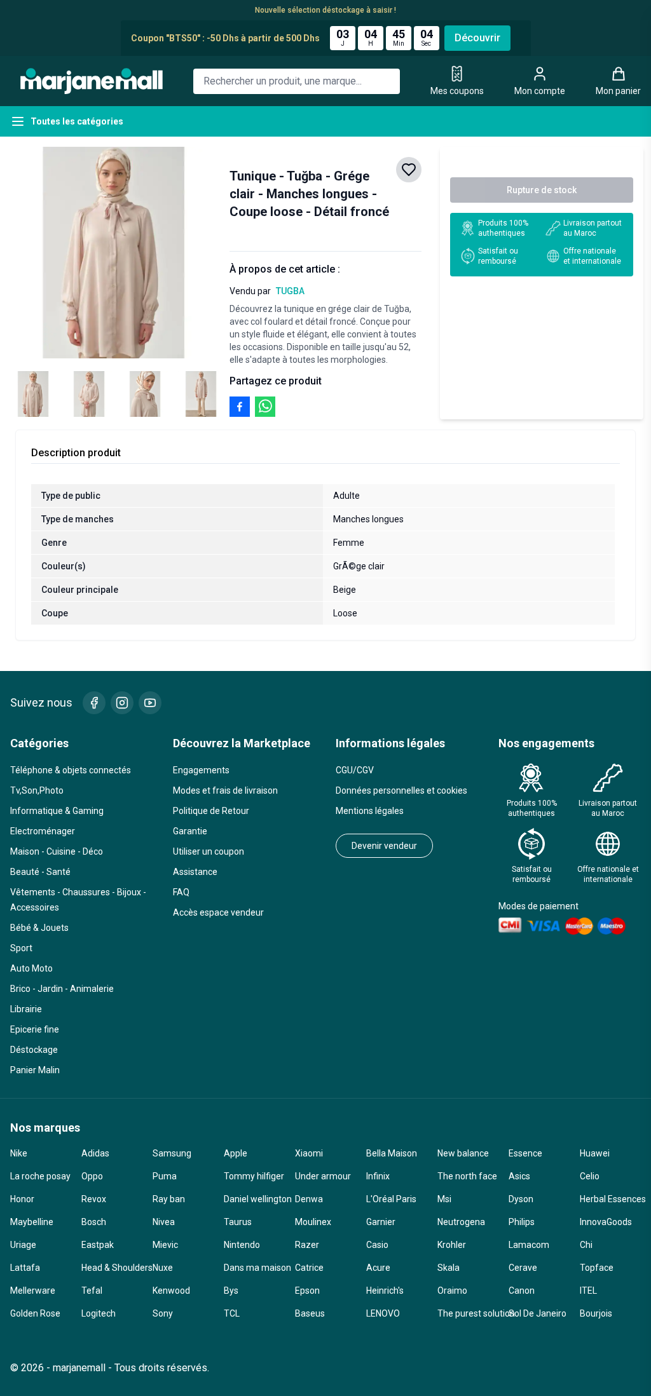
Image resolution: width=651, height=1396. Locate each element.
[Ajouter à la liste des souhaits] (408, 169)
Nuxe (163, 1268)
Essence (525, 1153)
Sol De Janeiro (537, 1313)
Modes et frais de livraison (225, 790)
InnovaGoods (606, 1222)
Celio (590, 1176)
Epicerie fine (34, 1029)
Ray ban (169, 1199)
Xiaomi (309, 1153)
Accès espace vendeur (218, 912)
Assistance (195, 872)
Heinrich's (385, 1290)
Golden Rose (35, 1313)
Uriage (23, 1245)
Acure (378, 1268)
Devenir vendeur (384, 846)
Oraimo (452, 1290)
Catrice (309, 1268)
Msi (444, 1199)
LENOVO (383, 1313)
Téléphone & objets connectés (70, 770)
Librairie (26, 1009)
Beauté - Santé (40, 872)
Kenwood (171, 1290)
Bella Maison (391, 1153)
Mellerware (32, 1290)
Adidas (95, 1153)
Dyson (521, 1199)
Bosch (93, 1222)
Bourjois (596, 1313)
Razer (307, 1245)
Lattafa (25, 1268)
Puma (165, 1176)
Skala (448, 1268)
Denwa (309, 1199)
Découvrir (477, 38)
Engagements (201, 770)
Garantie (190, 831)
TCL (232, 1313)
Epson (307, 1290)
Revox (93, 1199)
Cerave (523, 1268)
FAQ (181, 892)
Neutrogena (461, 1222)
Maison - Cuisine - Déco (56, 851)
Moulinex (313, 1222)
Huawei (595, 1153)
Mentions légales (370, 811)
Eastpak (97, 1245)
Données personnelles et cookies (401, 790)
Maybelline (31, 1222)
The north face (467, 1176)
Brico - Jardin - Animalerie (62, 989)
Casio (377, 1245)
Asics (519, 1176)
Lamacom (529, 1245)
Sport (21, 948)
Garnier (380, 1222)
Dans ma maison (254, 1268)
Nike (18, 1153)
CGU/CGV (355, 770)
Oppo (92, 1176)
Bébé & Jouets (39, 928)
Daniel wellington (254, 1199)
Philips (522, 1222)
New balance (463, 1153)
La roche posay (40, 1176)
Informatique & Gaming (57, 811)
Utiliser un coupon (208, 851)
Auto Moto (31, 968)
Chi (586, 1245)
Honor (22, 1199)
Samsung (172, 1153)
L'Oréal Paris (391, 1199)
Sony (163, 1313)
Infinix (378, 1176)
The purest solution (467, 1313)
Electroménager (42, 831)
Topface (596, 1268)
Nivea (164, 1222)
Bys (231, 1290)
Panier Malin (35, 1070)
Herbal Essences (610, 1199)
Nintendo (242, 1245)
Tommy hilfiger (254, 1176)
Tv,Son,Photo (37, 790)
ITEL (588, 1290)
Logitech (98, 1313)
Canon (522, 1290)
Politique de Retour (211, 811)
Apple (235, 1153)
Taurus (238, 1222)
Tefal (91, 1290)
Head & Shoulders (111, 1268)
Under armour (323, 1176)
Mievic (165, 1245)
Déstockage (34, 1050)
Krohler (451, 1245)
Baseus (310, 1313)
